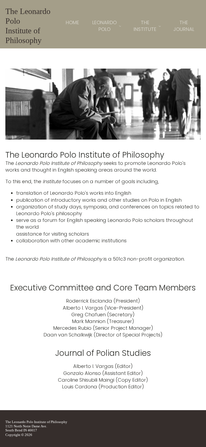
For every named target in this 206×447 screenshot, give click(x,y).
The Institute (145, 26)
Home (72, 22)
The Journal (183, 26)
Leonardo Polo (104, 26)
